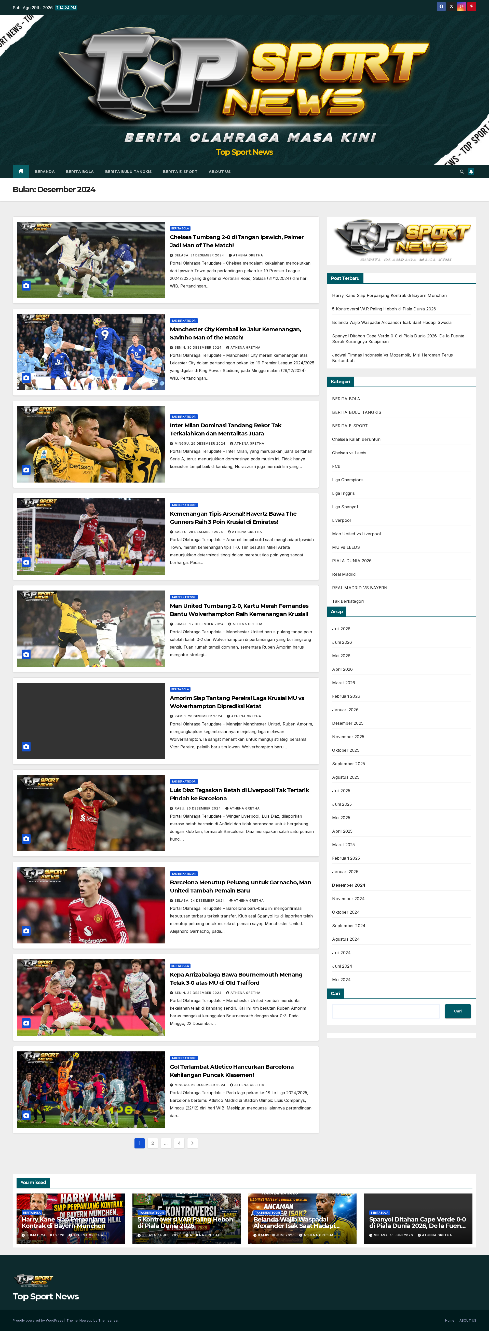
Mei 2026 (341, 655)
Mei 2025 (341, 817)
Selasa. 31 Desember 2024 (200, 255)
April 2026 (342, 669)
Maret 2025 (343, 844)
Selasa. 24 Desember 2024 (200, 900)
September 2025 (348, 763)
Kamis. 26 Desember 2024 (199, 716)
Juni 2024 (342, 966)
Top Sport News (244, 152)
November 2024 (348, 898)
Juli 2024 (341, 952)
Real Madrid (344, 574)
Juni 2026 (342, 642)
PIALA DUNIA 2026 (352, 560)
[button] (462, 171)
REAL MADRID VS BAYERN (359, 587)
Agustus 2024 (346, 939)
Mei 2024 (341, 979)
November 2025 (348, 736)
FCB (336, 466)
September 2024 (348, 925)
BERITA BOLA (80, 171)
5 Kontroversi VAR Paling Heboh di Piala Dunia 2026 (384, 308)
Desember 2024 (348, 885)
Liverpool (341, 520)
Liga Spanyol (345, 506)
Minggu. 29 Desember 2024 (200, 443)
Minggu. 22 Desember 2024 (200, 1085)
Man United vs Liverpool (356, 533)
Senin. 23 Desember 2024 (199, 993)
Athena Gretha (248, 255)
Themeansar (108, 1320)
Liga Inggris (343, 493)
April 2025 (342, 831)
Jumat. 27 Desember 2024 (200, 624)
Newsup (85, 1320)
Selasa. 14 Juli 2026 (162, 1235)
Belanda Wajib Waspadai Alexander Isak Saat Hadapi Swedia (392, 322)
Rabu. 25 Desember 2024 (198, 808)
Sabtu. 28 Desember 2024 (199, 532)
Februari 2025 (346, 858)
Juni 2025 (342, 804)
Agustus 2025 (345, 777)
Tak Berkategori (183, 320)
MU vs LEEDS (346, 547)
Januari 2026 (345, 709)
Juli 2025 (341, 790)
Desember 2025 (347, 723)
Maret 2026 (343, 682)
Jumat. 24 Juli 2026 (45, 1235)
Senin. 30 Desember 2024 (199, 347)
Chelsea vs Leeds (349, 452)
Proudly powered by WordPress (38, 1320)
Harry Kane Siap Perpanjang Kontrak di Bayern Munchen (389, 295)
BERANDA (45, 171)
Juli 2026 (341, 628)
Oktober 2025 (345, 750)
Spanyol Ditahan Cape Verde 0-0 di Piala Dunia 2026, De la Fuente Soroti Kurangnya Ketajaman (418, 1226)
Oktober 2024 (346, 912)
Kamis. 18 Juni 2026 (277, 1235)
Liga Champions (347, 479)
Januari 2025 (345, 871)
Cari (336, 993)
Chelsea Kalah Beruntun (356, 439)
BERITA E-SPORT (180, 171)
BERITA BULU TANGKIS (128, 171)
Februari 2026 (346, 696)
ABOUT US (220, 171)
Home (449, 1320)
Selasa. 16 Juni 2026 (394, 1235)
